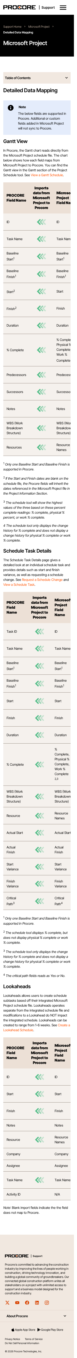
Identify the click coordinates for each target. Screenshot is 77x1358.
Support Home (12, 26)
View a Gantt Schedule (47, 175)
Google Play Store (52, 1329)
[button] (63, 7)
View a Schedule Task (18, 584)
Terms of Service (34, 1339)
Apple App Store (25, 1329)
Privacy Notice (12, 1339)
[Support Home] (36, 7)
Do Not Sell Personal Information (22, 1343)
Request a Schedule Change (42, 580)
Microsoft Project (38, 26)
